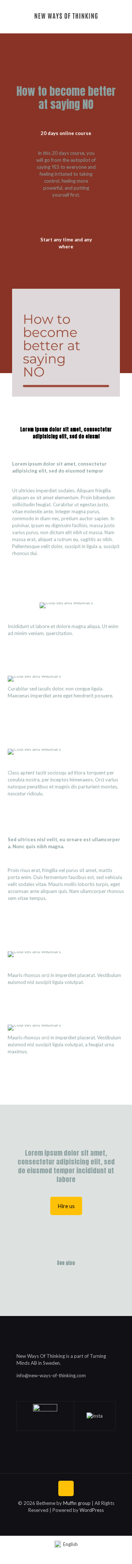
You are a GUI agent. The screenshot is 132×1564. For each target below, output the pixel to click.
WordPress (92, 1510)
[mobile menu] (122, 14)
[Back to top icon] (66, 1488)
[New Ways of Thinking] (66, 15)
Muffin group (77, 1503)
